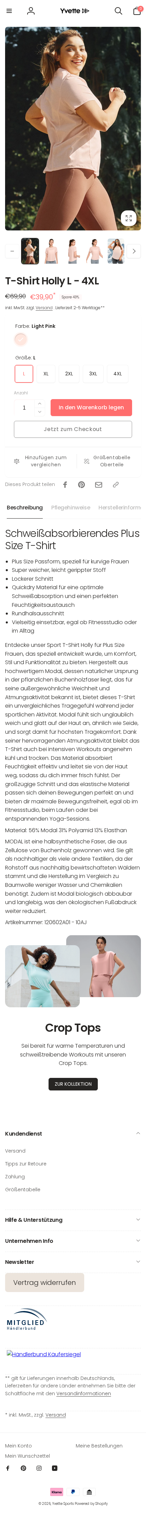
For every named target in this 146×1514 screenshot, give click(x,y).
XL (46, 373)
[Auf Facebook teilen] (65, 484)
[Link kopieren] (115, 484)
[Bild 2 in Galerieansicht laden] (51, 251)
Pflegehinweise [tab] (70, 507)
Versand (44, 308)
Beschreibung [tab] (25, 507)
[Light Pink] (21, 339)
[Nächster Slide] (134, 129)
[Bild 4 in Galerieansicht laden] (94, 251)
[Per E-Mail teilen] (98, 485)
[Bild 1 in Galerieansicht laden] (30, 251)
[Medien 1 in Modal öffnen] (73, 128)
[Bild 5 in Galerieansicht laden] (116, 251)
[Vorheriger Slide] (12, 129)
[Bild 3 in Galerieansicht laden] (73, 251)
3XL (93, 373)
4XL (117, 373)
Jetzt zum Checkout (73, 429)
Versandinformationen (83, 1393)
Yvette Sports (63, 1503)
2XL (69, 373)
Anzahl (21, 393)
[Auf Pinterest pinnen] (81, 484)
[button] (9, 10)
